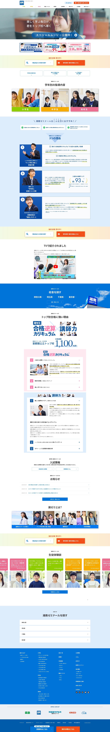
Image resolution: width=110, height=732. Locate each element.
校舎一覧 (71, 6)
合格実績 (63, 6)
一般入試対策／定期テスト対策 (43, 694)
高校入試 (60, 665)
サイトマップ (22, 722)
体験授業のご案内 (80, 681)
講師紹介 (21, 659)
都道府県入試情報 (43, 469)
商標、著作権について (29, 722)
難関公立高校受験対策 (42, 663)
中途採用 (70, 722)
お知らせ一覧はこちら (55, 499)
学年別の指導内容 (31, 73)
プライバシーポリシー (39, 722)
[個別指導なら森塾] (27, 713)
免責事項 (58, 722)
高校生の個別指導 (41, 698)
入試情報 (78, 6)
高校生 (39, 6)
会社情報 (78, 669)
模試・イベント (47, 6)
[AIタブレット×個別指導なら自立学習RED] (72, 713)
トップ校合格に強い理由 (78, 73)
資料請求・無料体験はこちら (70, 63)
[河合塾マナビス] (55, 713)
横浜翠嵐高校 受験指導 (42, 677)
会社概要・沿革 (78, 671)
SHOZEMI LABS (79, 677)
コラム (77, 657)
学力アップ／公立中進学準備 (43, 655)
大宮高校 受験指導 (41, 679)
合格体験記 (61, 669)
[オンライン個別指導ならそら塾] (84, 713)
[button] (23, 580)
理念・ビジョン (78, 673)
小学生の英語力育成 (41, 665)
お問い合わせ (79, 685)
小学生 (23, 6)
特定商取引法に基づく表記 (50, 722)
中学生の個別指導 (41, 687)
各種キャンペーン (80, 665)
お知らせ (78, 661)
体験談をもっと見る (55, 592)
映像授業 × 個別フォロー (42, 700)
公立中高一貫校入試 (62, 663)
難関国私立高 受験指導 (42, 683)
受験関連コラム (67, 469)
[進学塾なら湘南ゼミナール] (39, 713)
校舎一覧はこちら (55, 302)
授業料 (55, 6)
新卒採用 (64, 722)
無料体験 (68, 729)
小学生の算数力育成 (41, 669)
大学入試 (60, 667)
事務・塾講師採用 (77, 722)
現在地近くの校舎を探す (39, 63)
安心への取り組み (79, 675)
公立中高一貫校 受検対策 (42, 659)
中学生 (31, 6)
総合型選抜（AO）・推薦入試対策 (43, 696)
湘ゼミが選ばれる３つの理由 (55, 73)
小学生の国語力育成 (41, 667)
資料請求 (82, 3)
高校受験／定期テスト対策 (42, 685)
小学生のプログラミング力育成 (43, 671)
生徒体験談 (22, 661)
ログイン (69, 3)
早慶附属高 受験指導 (42, 657)
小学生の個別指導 (41, 661)
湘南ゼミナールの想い (24, 655)
